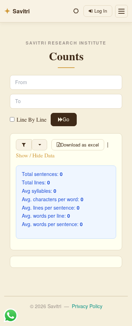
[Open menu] (121, 11)
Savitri (17, 11)
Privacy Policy (87, 306)
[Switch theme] (76, 11)
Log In (100, 10)
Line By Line (31, 119)
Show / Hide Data (35, 155)
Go (66, 119)
